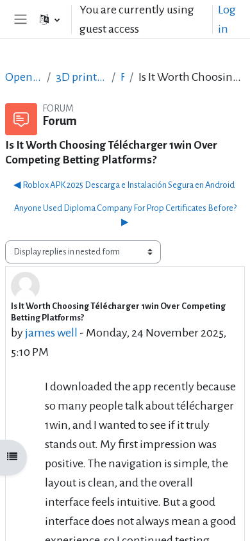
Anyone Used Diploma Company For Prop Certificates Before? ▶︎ (125, 215)
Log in (227, 19)
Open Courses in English (23, 77)
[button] (50, 19)
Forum (122, 77)
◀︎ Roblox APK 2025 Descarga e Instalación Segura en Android (124, 185)
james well (51, 332)
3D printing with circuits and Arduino (81, 77)
